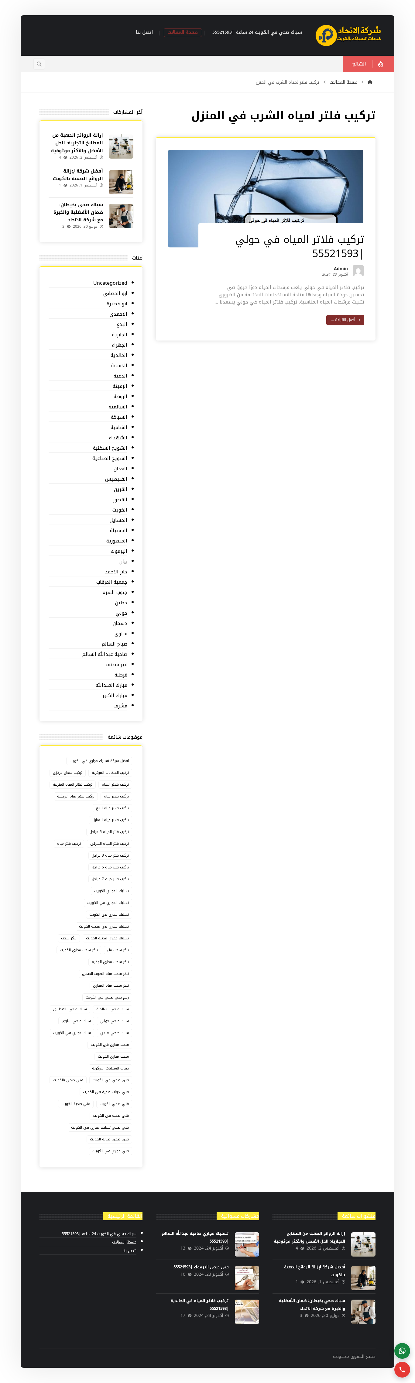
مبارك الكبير (114, 695)
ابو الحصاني (115, 293)
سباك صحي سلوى (76, 1021)
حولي (121, 613)
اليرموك (119, 551)
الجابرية (119, 335)
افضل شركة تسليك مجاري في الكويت (99, 760)
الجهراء (119, 345)
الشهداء (118, 438)
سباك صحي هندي (114, 1032)
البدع (122, 324)
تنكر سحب (69, 938)
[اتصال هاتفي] (402, 1370)
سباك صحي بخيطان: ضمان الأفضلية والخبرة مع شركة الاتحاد (78, 212)
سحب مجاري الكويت (113, 1056)
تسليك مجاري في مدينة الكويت (104, 926)
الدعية (120, 376)
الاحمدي (118, 314)
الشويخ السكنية (110, 448)
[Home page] (370, 82)
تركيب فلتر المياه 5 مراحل (109, 831)
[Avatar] (358, 271)
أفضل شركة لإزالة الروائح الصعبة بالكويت (78, 175)
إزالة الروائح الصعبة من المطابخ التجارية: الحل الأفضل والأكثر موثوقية (77, 143)
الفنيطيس (116, 479)
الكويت (119, 510)
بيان (123, 561)
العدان (120, 469)
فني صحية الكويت (75, 1103)
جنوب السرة (115, 592)
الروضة (120, 396)
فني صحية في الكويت (111, 1115)
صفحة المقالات (124, 1242)
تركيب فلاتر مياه (116, 796)
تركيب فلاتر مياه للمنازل (110, 820)
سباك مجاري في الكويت (72, 1032)
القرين (120, 489)
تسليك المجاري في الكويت (108, 902)
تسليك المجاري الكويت (111, 891)
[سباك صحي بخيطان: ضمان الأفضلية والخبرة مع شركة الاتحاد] (121, 216)
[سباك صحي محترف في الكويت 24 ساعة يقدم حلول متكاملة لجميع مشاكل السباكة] (348, 35)
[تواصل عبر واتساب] (402, 1351)
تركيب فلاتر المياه (115, 784)
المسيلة (118, 530)
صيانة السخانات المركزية (110, 1068)
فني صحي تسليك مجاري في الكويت (100, 1127)
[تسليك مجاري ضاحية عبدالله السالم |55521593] (247, 1244)
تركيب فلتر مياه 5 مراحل (110, 867)
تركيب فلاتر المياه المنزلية (72, 784)
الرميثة (120, 386)
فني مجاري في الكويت (110, 1151)
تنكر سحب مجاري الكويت (79, 950)
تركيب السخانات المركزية (110, 772)
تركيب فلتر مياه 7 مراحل (110, 879)
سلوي (121, 633)
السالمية (118, 407)
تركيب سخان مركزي (67, 772)
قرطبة (121, 675)
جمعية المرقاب (111, 582)
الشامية (119, 427)
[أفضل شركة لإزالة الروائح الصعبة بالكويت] (121, 182)
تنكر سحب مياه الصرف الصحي (105, 973)
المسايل (118, 520)
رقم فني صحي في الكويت (107, 997)
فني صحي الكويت (114, 1103)
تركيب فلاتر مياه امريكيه (75, 796)
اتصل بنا (129, 1250)
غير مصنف (116, 664)
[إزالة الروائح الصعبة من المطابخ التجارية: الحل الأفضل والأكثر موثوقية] (121, 146)
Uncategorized (110, 283)
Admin (341, 270)
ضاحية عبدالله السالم (104, 654)
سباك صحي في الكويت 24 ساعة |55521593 (99, 1233)
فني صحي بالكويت (68, 1080)
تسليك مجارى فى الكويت (109, 914)
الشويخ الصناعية (109, 458)
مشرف (120, 706)
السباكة (119, 417)
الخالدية (119, 355)
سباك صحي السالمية (112, 1009)
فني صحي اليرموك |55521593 (201, 1267)
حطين (121, 603)
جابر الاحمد (116, 572)
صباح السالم (114, 644)
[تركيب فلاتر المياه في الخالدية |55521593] (247, 1312)
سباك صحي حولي (114, 1021)
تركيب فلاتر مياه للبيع (112, 808)
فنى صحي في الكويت (111, 1080)
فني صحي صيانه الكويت (109, 1139)
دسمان (120, 623)
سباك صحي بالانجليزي (70, 1009)
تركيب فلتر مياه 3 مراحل (110, 855)
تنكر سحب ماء (118, 950)
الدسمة (119, 365)
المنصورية (116, 541)
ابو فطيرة (117, 304)
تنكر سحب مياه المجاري (111, 985)
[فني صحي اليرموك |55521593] (247, 1278)
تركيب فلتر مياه (69, 843)
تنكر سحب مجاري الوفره (110, 961)
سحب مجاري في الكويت (110, 1044)
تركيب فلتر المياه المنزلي (109, 843)
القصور (120, 499)
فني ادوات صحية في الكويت (106, 1092)
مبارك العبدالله (111, 685)
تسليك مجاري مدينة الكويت (107, 938)
